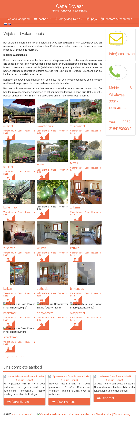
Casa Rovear (69, 6)
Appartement (66, 401)
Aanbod (43, 19)
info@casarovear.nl (124, 54)
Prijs (94, 19)
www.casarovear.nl (22, 414)
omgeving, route (69, 19)
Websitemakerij (121, 414)
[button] (9, 138)
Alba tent (108, 398)
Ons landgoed (21, 19)
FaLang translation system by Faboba (14, 357)
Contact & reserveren (118, 19)
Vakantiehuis (20, 401)
